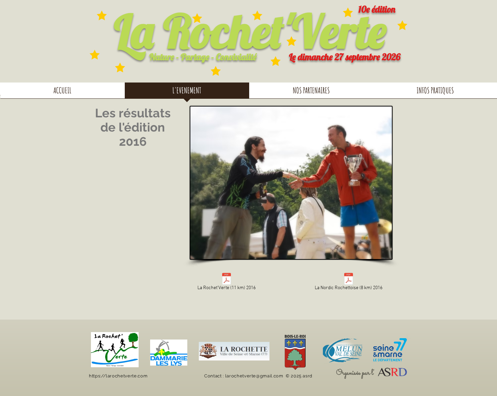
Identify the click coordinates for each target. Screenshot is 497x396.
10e (364, 9)
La (133, 31)
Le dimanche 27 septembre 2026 (345, 57)
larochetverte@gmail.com (254, 375)
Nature (161, 57)
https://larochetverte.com (118, 375)
